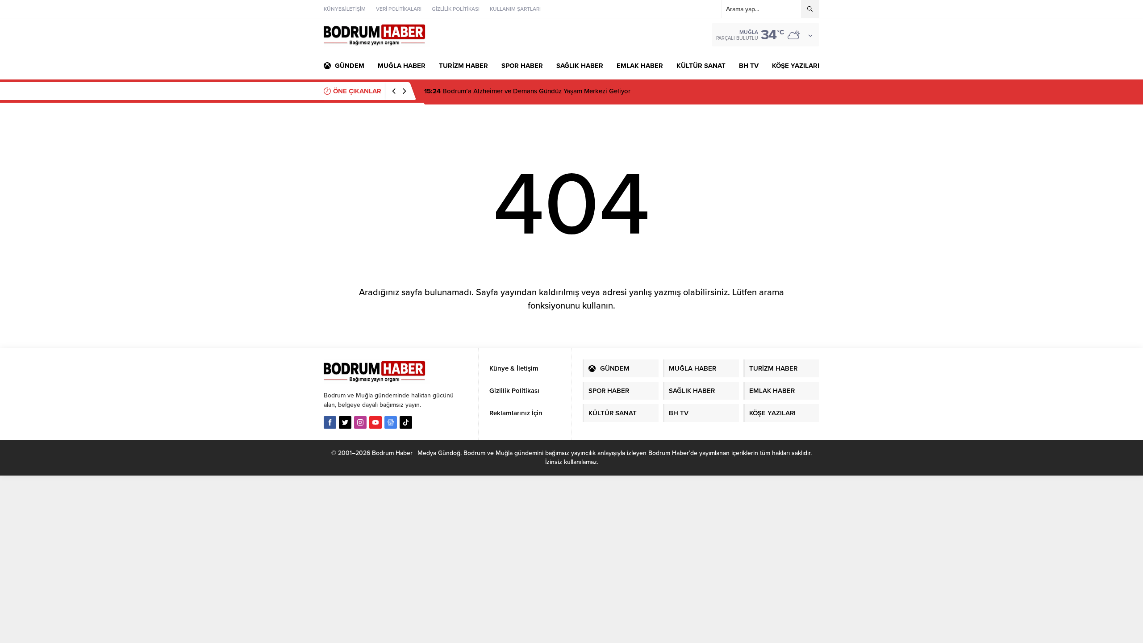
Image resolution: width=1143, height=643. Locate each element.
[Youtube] (375, 422)
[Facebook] (330, 422)
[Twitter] (345, 422)
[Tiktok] (406, 422)
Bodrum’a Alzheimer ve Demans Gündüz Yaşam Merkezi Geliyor (527, 91)
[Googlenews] (390, 422)
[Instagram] (360, 422)
